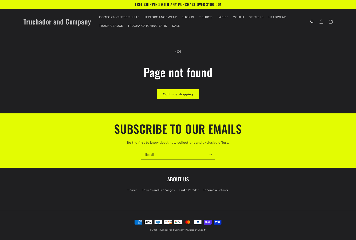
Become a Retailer (215, 190)
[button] (312, 21)
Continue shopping (178, 94)
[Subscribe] (210, 155)
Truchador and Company (172, 229)
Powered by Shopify (195, 229)
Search (133, 190)
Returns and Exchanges (158, 190)
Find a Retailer (189, 190)
